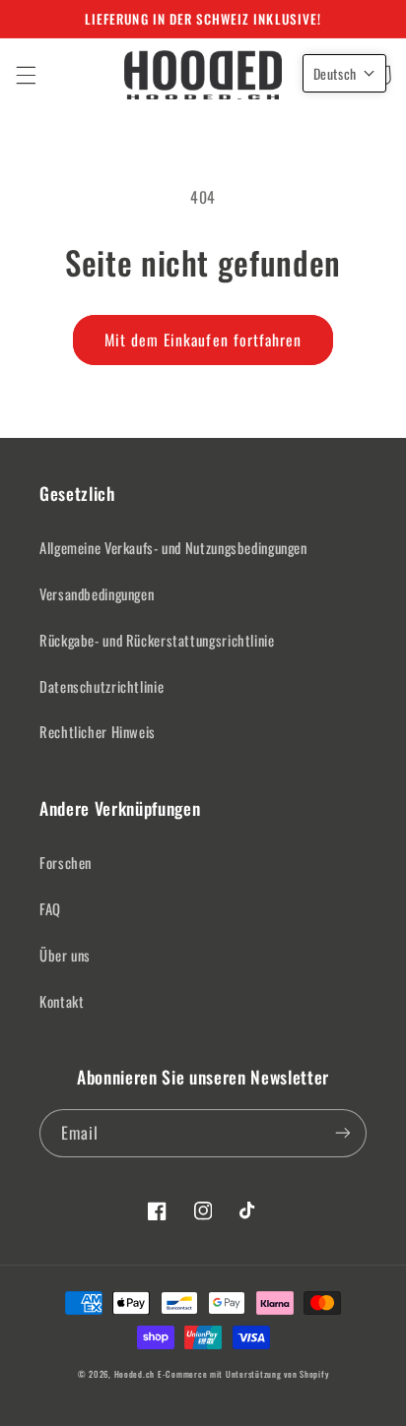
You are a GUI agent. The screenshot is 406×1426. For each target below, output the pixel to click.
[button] (25, 74)
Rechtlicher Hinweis (97, 731)
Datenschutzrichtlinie (101, 686)
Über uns (65, 954)
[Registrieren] (343, 1133)
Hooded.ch (135, 1374)
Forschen (65, 862)
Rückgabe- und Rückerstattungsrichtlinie (157, 640)
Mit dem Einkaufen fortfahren (203, 339)
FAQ (50, 908)
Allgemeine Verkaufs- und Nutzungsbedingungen (173, 547)
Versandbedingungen (96, 593)
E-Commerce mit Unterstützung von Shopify (243, 1374)
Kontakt (61, 1001)
